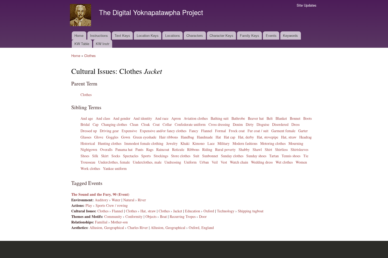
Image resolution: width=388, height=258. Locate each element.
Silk (95, 155)
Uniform (190, 162)
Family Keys (249, 35)
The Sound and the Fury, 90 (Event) (100, 194)
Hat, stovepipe (267, 137)
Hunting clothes (109, 143)
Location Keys (148, 35)
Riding (207, 149)
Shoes (85, 155)
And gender (121, 118)
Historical (88, 143)
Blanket (281, 118)
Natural (128, 199)
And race (161, 118)
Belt (270, 118)
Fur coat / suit (258, 130)
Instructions (99, 35)
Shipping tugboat (250, 210)
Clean (134, 124)
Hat (218, 137)
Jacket (177, 210)
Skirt (104, 155)
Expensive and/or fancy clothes (163, 130)
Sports (146, 155)
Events (271, 35)
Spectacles (130, 155)
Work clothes (90, 168)
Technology (225, 210)
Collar (167, 124)
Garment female (283, 130)
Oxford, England (201, 227)
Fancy (193, 130)
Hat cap (229, 137)
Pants (139, 149)
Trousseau (88, 162)
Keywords (290, 35)
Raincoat (162, 149)
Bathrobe (238, 118)
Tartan (274, 155)
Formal (220, 130)
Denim (238, 124)
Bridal (85, 124)
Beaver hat (256, 118)
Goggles (112, 137)
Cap (95, 124)
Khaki (185, 143)
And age (87, 118)
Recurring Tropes (183, 216)
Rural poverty (225, 149)
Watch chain (239, 162)
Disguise (263, 124)
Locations (172, 35)
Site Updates (306, 5)
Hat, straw (288, 137)
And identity (142, 118)
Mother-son (119, 221)
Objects (151, 216)
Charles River (137, 227)
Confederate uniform (190, 124)
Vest (224, 162)
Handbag (187, 137)
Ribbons (193, 149)
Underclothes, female (114, 162)
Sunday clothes (232, 155)
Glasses (86, 137)
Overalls (106, 149)
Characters (194, 35)
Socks (115, 155)
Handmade (205, 137)
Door (203, 216)
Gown (125, 137)
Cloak (145, 124)
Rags (149, 149)
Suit (196, 155)
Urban (204, 162)
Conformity (134, 216)
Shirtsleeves (299, 149)
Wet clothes (284, 162)
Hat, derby (246, 137)
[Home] (81, 15)
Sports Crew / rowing (112, 205)
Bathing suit (220, 118)
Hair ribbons (168, 137)
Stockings (161, 155)
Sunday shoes (256, 155)
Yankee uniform (115, 168)
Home (78, 35)
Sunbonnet (210, 155)
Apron (176, 118)
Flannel (206, 130)
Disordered (280, 124)
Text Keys (122, 35)
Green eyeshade (144, 137)
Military (223, 143)
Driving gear (109, 130)
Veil (215, 162)
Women (301, 162)
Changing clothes (114, 124)
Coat (156, 124)
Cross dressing (219, 124)
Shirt (268, 149)
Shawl (257, 149)
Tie (305, 155)
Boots (307, 118)
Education (192, 210)
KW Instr (102, 43)
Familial (101, 221)
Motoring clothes (273, 143)
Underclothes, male (147, 162)
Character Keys (221, 35)
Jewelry (172, 143)
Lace (211, 143)
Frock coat (237, 130)
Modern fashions (245, 143)
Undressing (172, 162)
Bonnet (295, 118)
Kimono (198, 143)
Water (116, 199)
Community (113, 216)
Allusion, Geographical (106, 227)
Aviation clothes (196, 118)
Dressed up (89, 130)
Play (89, 205)
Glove (98, 137)
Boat (163, 216)
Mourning (295, 143)
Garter (303, 130)
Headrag (305, 137)
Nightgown (89, 149)
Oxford (209, 210)
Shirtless (281, 149)
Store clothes (180, 155)
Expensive (129, 130)
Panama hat (124, 149)
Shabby (244, 149)
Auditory (101, 199)
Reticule (178, 149)
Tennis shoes (291, 155)
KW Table (81, 43)
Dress (295, 124)
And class (103, 118)
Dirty (250, 124)
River (142, 199)
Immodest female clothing (143, 143)
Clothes (90, 55)
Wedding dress (262, 162)
